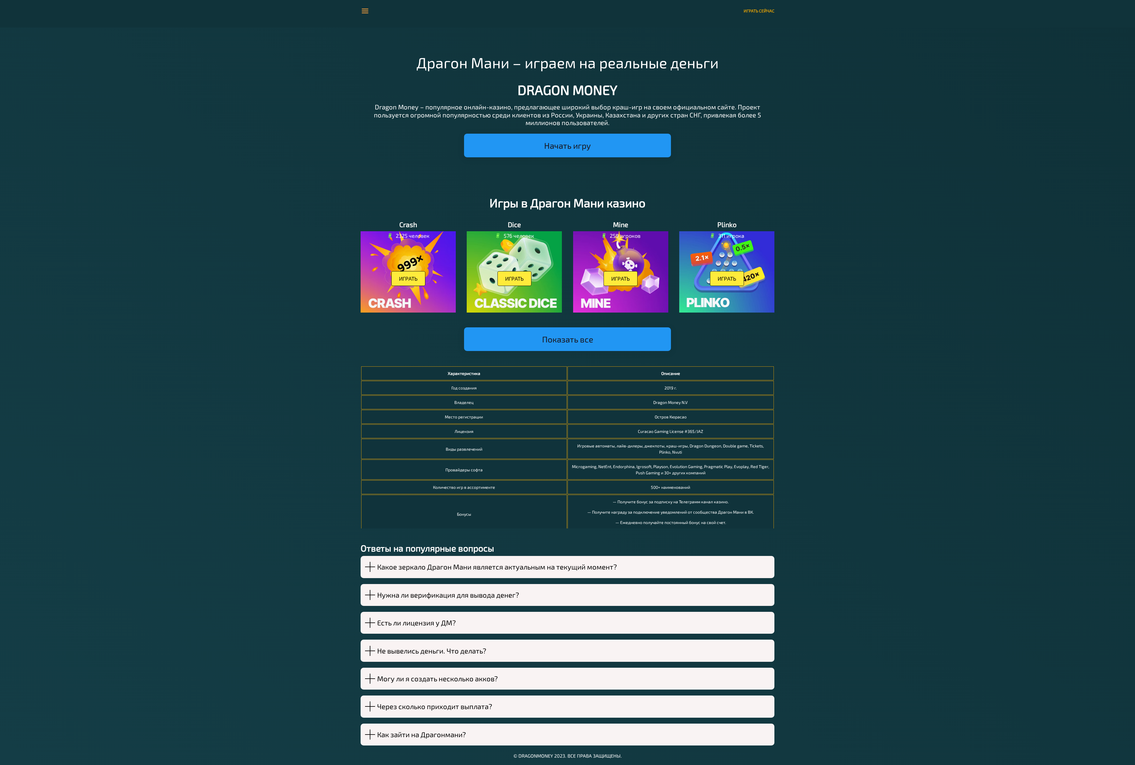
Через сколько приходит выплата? (434, 706)
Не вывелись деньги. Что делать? (431, 650)
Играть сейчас (759, 10)
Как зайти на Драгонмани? (421, 734)
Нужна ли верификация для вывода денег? (448, 595)
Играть (408, 278)
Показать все (567, 339)
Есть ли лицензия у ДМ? (416, 622)
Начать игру (567, 145)
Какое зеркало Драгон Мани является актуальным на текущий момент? (497, 566)
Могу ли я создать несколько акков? (437, 678)
